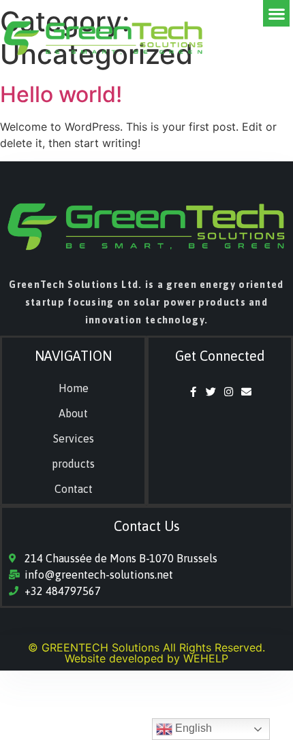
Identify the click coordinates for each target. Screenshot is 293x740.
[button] (276, 13)
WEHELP (205, 658)
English (192, 728)
